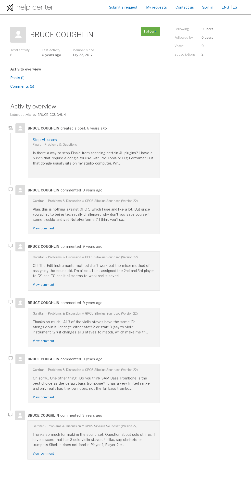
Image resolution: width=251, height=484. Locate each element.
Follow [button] (149, 31)
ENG (225, 7)
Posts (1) (17, 78)
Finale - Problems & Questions (55, 144)
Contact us (185, 7)
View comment (43, 228)
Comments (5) (22, 86)
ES (235, 7)
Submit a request (123, 7)
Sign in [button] (207, 7)
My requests (156, 7)
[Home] (30, 7)
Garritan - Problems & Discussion (57, 201)
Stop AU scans (45, 140)
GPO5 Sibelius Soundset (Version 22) (111, 201)
